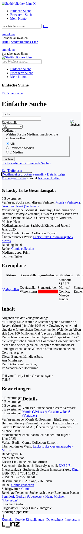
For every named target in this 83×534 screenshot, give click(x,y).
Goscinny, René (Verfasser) (20, 206)
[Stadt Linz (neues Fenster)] (11, 526)
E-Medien (16, 152)
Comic (25, 489)
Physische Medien (22, 148)
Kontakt (7, 519)
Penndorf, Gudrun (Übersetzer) (23, 496)
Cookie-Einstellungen (29, 519)
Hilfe (5, 42)
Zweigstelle (9, 122)
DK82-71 (65, 465)
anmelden (8, 34)
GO (45, 26)
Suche (6, 114)
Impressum (72, 519)
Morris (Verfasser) (68, 202)
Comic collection (22, 248)
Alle (12, 144)
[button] (75, 123)
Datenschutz (54, 519)
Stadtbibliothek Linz (24, 42)
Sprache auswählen (15, 38)
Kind (75, 469)
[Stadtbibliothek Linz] (17, 3)
